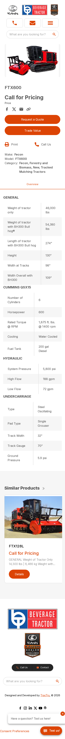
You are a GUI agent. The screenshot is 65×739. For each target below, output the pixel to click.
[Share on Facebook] (7, 109)
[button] (14, 22)
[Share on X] (14, 109)
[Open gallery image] (32, 60)
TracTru (45, 695)
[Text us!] (51, 731)
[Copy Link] (28, 109)
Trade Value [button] (32, 130)
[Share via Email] (21, 109)
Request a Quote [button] (32, 119)
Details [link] (19, 574)
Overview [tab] (32, 184)
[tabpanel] (32, 61)
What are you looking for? (27, 34)
